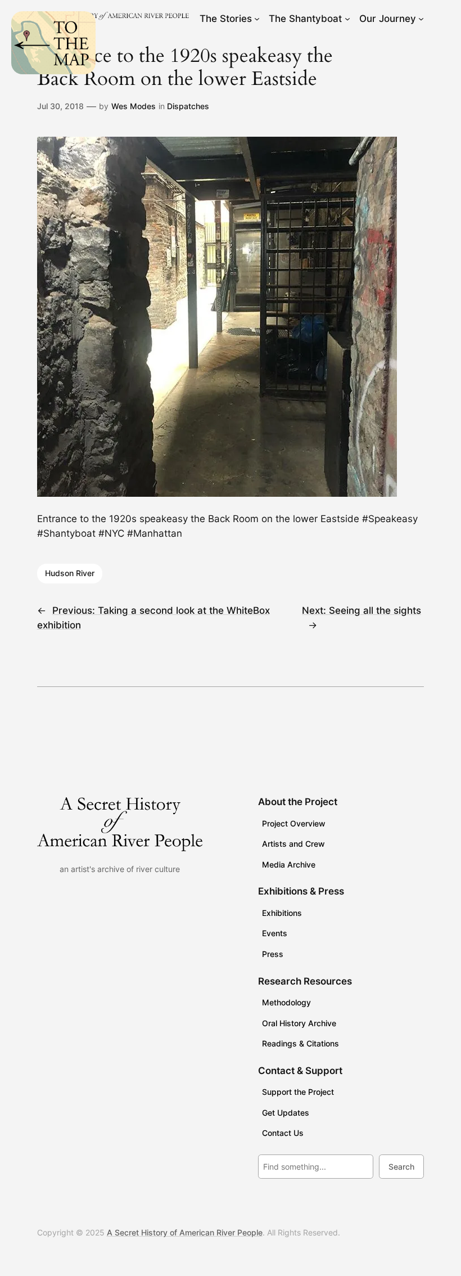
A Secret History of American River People (185, 1232)
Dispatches (188, 106)
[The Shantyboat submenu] (347, 18)
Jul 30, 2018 (60, 106)
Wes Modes (133, 106)
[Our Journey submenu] (421, 18)
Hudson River (69, 573)
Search (401, 1166)
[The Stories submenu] (257, 18)
